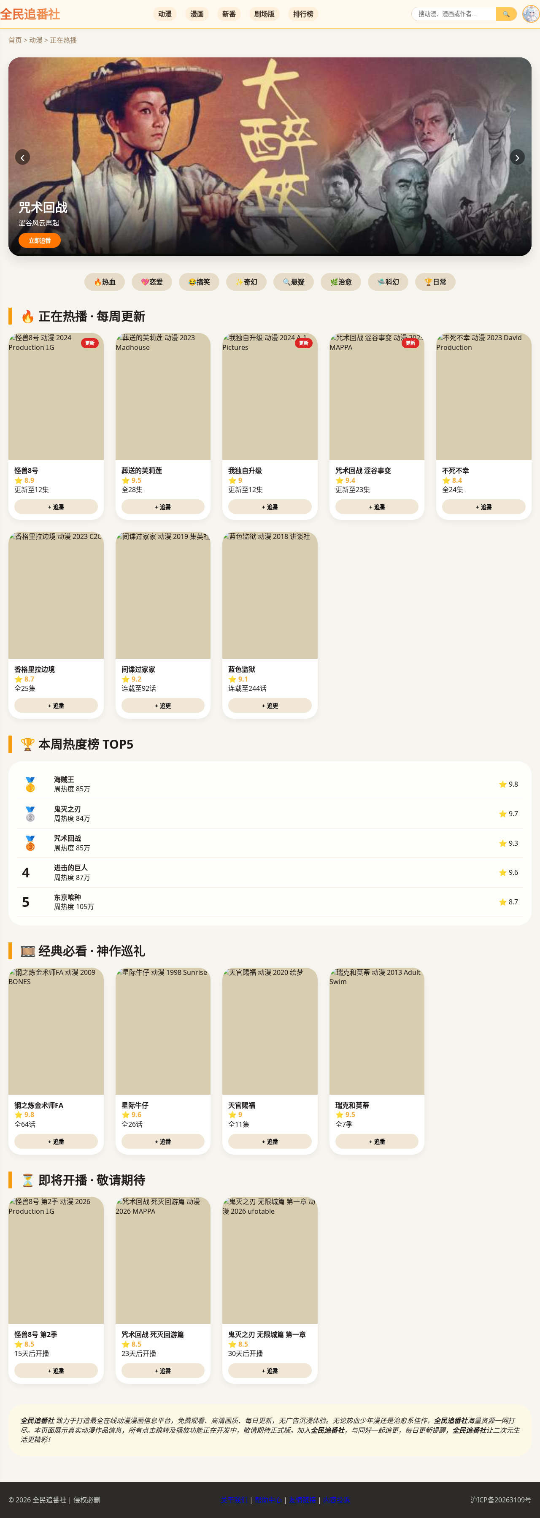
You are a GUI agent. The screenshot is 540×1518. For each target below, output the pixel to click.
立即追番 (40, 241)
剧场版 (264, 14)
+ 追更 (163, 706)
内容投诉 (336, 1499)
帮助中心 (268, 1499)
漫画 (197, 14)
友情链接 (302, 1499)
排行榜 (303, 14)
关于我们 (234, 1499)
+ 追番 (56, 507)
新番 (229, 14)
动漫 (165, 14)
